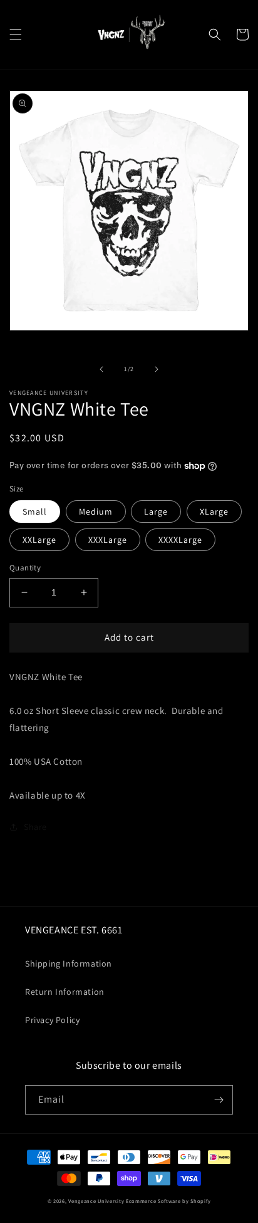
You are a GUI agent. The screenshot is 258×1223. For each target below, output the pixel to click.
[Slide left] (101, 369)
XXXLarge (107, 539)
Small (35, 511)
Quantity (25, 567)
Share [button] (35, 826)
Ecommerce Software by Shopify (168, 1200)
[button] (15, 34)
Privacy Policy (52, 1020)
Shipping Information (68, 963)
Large (156, 511)
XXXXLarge (180, 539)
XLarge (214, 511)
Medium (96, 511)
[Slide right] (156, 369)
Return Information (65, 991)
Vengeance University (96, 1200)
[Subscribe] (218, 1100)
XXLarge (39, 539)
